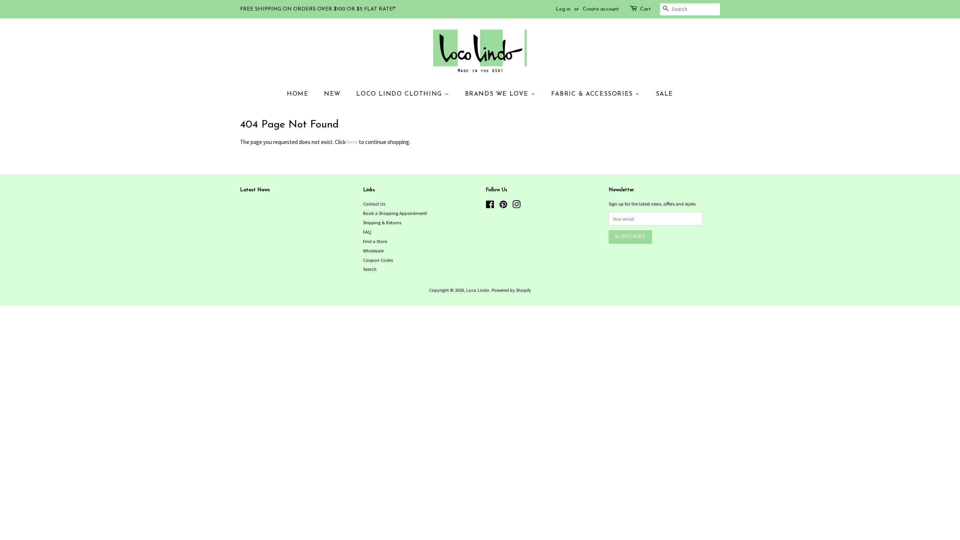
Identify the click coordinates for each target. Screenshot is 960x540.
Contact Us (374, 204)
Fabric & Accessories (593, 94)
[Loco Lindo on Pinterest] (503, 206)
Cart (645, 9)
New (332, 94)
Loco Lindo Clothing (400, 94)
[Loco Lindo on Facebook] (490, 206)
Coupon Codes (378, 260)
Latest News (255, 190)
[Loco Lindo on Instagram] (516, 206)
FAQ (367, 232)
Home (297, 94)
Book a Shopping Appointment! (395, 213)
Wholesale (373, 251)
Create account (601, 9)
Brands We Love (498, 94)
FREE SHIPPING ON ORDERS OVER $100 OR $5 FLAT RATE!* (318, 9)
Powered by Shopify (511, 290)
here (352, 142)
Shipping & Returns (382, 222)
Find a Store (375, 241)
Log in (563, 9)
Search (369, 269)
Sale (664, 94)
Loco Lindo (477, 290)
